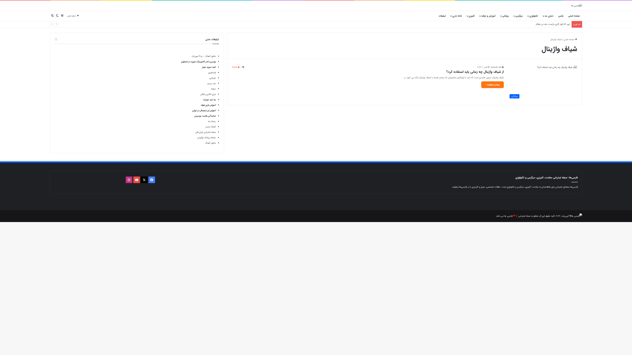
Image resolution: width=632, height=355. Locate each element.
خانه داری (457, 16)
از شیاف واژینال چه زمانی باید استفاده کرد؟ (475, 71)
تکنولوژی (533, 16)
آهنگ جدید (210, 127)
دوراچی (212, 78)
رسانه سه (212, 121)
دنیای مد (549, 16)
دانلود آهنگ (210, 143)
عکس (561, 16)
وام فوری (212, 72)
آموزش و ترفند (488, 16)
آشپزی (472, 16)
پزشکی (505, 16)
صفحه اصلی (574, 16)
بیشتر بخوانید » (492, 84)
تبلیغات (442, 16)
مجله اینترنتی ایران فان (206, 132)
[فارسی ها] (576, 5)
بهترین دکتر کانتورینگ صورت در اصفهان (198, 61)
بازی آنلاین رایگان (208, 94)
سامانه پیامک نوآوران (207, 137)
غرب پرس (211, 83)
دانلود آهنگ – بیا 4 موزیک (204, 56)
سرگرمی (519, 16)
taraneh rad (496, 67)
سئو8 (213, 89)
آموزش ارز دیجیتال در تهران (204, 110)
